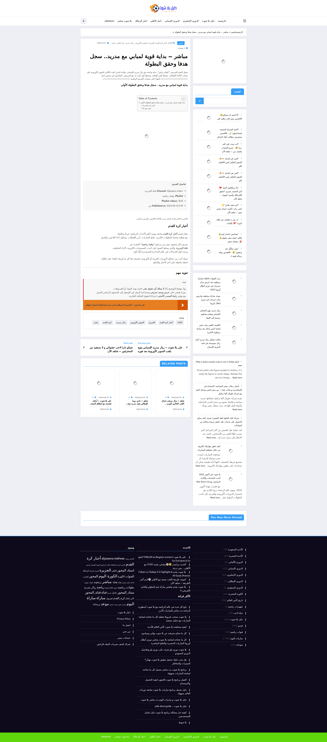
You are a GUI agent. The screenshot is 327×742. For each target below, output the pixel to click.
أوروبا (98, 601)
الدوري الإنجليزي (191, 21)
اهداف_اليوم (130, 619)
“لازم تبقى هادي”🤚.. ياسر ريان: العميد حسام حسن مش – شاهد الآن (229, 209)
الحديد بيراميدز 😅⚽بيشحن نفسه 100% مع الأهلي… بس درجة (103, 549)
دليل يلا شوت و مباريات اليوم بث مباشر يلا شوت (164, 736)
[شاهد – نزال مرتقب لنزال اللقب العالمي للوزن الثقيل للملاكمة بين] (171, 383)
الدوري (97, 607)
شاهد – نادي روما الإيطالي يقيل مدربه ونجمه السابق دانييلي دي (136, 402)
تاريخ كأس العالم (235, 636)
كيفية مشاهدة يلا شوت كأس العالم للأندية (167, 663)
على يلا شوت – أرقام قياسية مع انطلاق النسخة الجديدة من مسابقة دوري (100, 402)
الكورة (121, 613)
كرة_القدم (120, 43)
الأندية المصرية (236, 592)
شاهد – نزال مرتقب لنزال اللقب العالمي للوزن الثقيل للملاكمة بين (173, 402)
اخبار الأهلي (155, 21)
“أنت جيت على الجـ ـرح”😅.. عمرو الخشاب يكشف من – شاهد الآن (231, 148)
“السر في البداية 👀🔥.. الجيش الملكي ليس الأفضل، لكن (230, 162)
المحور (93, 612)
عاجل (114, 629)
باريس (124, 619)
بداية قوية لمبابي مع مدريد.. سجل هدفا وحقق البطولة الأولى (162, 102)
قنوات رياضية (236, 668)
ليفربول (109, 634)
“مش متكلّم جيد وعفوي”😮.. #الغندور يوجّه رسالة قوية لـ (230, 252)
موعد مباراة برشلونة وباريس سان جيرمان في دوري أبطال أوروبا (208, 300)
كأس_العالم (130, 635)
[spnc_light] (84, 21)
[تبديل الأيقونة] (245, 21)
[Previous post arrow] (187, 347)
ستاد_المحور (126, 629)
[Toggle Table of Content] (182, 99)
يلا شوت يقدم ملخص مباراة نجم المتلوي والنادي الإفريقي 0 (226, 549)
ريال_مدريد (130, 43)
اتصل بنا (126, 661)
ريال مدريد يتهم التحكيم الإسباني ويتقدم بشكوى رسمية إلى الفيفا (210, 314)
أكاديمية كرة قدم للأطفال (118, 601)
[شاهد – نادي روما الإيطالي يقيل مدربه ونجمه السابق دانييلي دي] (135, 383)
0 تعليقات (181, 48)
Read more (237, 377)
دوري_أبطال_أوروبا (111, 624)
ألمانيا (108, 601)
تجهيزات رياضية (235, 643)
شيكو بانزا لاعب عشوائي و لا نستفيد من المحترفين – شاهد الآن (111, 349)
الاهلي (114, 607)
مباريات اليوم (112, 526)
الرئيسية (222, 21)
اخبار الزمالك (141, 21)
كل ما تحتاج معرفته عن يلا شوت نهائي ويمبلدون (164, 669)
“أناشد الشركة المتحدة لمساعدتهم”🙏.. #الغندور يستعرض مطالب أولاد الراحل (229, 133)
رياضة (100, 623)
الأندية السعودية (235, 586)
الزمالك (86, 607)
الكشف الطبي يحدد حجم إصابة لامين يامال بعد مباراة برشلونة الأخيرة (208, 329)
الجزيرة (151, 43)
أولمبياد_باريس (91, 601)
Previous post (144, 343)
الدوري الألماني (236, 598)
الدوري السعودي (235, 624)
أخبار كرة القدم (161, 43)
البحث (237, 91)
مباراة (101, 634)
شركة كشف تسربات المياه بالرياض (113, 680)
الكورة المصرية (235, 630)
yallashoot (109, 21)
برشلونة (98, 618)
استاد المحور (125, 606)
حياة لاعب (238, 649)
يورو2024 (96, 641)
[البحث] (199, 101)
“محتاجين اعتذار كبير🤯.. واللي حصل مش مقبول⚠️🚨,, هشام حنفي (229, 238)
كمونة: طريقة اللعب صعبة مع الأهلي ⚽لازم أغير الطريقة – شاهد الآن (184, 549)
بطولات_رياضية (126, 624)
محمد (116, 641)
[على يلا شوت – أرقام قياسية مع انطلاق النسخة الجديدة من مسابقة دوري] (99, 383)
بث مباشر (109, 618)
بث (120, 619)
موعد (105, 640)
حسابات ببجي (124, 674)
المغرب (86, 613)
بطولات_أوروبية (88, 619)
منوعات (239, 681)
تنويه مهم (148, 108)
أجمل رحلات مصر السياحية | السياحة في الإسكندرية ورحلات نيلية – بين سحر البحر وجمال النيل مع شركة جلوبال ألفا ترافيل (219, 390)
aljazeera (108, 595)
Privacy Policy (123, 655)
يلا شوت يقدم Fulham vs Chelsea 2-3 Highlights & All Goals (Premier (143, 549)
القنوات (129, 613)
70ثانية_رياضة (129, 595)
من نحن (126, 668)
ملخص (111, 641)
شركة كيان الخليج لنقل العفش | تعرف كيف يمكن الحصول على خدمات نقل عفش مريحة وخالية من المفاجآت (219, 422)
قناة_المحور (93, 629)
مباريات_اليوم (122, 641)
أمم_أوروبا (103, 601)
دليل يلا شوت (208, 21)
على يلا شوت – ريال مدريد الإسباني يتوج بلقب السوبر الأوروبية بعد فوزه (160, 349)
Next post (128, 343)
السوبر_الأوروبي (141, 43)
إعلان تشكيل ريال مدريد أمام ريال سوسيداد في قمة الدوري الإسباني (208, 343)
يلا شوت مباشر (124, 21)
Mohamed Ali (176, 397)
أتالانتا (170, 43)
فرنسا (109, 629)
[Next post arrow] (84, 347)
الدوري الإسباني (172, 21)
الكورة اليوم (108, 612)
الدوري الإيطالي (235, 617)
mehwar (119, 595)
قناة (104, 629)
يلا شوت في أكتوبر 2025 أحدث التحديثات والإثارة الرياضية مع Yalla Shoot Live (208, 478)
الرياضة (91, 607)
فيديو (181, 43)
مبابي (113, 43)
